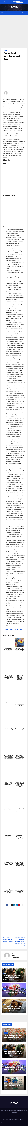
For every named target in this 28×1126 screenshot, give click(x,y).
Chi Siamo (14, 1115)
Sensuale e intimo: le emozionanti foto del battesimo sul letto (12, 977)
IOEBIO (14, 7)
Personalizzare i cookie (6, 1122)
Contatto (19, 1115)
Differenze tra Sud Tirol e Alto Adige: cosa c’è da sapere (13, 992)
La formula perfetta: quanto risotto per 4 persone (12, 1037)
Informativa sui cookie (6, 1119)
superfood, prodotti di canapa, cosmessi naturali (8, 939)
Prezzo (5, 1081)
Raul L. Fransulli (14, 93)
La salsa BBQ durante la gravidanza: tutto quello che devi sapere (13, 1008)
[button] (22, 12)
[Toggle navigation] (25, 13)
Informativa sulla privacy (17, 1119)
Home (2, 1115)
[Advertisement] (14, 29)
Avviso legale (8, 1115)
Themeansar (14, 1112)
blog (5, 50)
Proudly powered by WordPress (8, 1110)
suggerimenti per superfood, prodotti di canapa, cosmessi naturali (20, 940)
